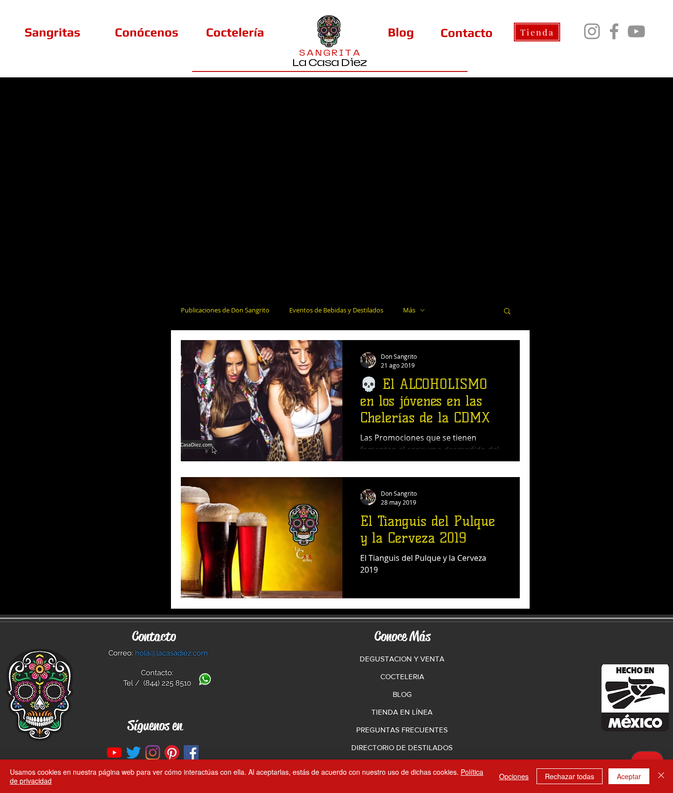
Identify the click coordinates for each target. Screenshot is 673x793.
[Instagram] (592, 31)
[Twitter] (133, 752)
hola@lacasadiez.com (171, 653)
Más (409, 310)
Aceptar (629, 776)
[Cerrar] (661, 776)
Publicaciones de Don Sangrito (225, 310)
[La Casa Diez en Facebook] (191, 752)
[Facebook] (614, 31)
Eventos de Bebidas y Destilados (336, 310)
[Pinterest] (172, 752)
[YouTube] (636, 31)
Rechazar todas (569, 776)
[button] (507, 312)
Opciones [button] (514, 776)
